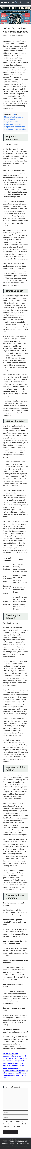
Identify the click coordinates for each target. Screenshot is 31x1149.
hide (14, 114)
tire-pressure (21, 1075)
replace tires (7, 1061)
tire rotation (20, 1070)
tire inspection (15, 1063)
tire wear (23, 1073)
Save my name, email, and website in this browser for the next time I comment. (15, 1124)
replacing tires (17, 1061)
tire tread (16, 1073)
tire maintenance (15, 1066)
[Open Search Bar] (20, 2)
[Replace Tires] (9, 2)
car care (19, 1056)
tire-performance (9, 1075)
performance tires (20, 1058)
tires (4, 1078)
